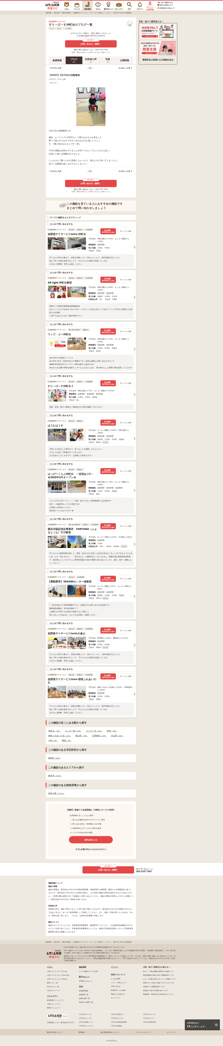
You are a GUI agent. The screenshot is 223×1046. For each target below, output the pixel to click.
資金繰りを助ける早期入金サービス (155, 990)
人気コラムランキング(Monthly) (58, 975)
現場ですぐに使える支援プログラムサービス (158, 983)
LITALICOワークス (85, 1014)
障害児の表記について (54, 1032)
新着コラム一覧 (52, 983)
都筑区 (53, 758)
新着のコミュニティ (54, 1008)
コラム (49, 967)
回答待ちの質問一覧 (86, 1002)
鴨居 (66, 740)
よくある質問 (115, 979)
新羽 (111, 731)
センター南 (72, 731)
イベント (114, 967)
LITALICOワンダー (117, 1018)
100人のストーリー (54, 990)
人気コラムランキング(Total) (57, 971)
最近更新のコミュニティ (55, 1000)
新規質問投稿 (83, 991)
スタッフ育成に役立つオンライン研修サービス (159, 979)
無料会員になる (91, 840)
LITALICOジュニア (85, 1018)
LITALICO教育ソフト (86, 1022)
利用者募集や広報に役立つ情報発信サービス (158, 975)
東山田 (80, 735)
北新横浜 (98, 735)
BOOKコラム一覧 (53, 986)
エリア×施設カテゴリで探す (88, 971)
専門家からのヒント (86, 981)
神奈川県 (55, 793)
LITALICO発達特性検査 (119, 1022)
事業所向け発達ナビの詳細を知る (157, 59)
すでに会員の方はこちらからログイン (90, 849)
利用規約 (81, 1032)
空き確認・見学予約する (108, 231)
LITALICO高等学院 (149, 1022)
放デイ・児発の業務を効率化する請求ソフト (158, 971)
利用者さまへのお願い (118, 990)
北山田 (116, 735)
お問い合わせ (115, 986)
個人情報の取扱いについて (110, 1032)
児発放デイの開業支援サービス (154, 986)
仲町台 (53, 731)
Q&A (81, 986)
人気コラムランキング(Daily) (57, 979)
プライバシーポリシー (143, 1032)
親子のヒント (84, 976)
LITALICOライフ (148, 1018)
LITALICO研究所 (116, 1026)
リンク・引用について (118, 982)
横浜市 (54, 775)
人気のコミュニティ (54, 1004)
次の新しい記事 (124, 68)
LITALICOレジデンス (86, 1026)
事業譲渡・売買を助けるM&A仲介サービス (158, 994)
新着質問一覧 (83, 994)
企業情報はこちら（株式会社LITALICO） (61, 1022)
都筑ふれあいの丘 (59, 735)
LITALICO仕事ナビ (117, 1014)
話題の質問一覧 (84, 998)
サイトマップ (115, 998)
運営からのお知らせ (118, 994)
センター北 (93, 731)
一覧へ (90, 68)
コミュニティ (52, 996)
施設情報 (82, 967)
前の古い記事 (56, 68)
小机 (52, 740)
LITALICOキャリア (149, 1014)
